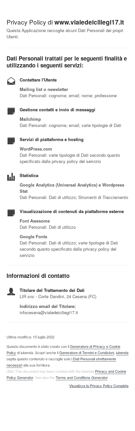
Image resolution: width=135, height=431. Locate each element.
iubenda (122, 352)
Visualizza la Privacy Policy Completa (98, 386)
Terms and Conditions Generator (81, 377)
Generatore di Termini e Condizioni (86, 352)
